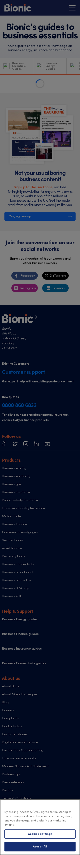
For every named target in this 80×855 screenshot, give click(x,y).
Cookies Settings (40, 834)
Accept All (40, 846)
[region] (40, 827)
